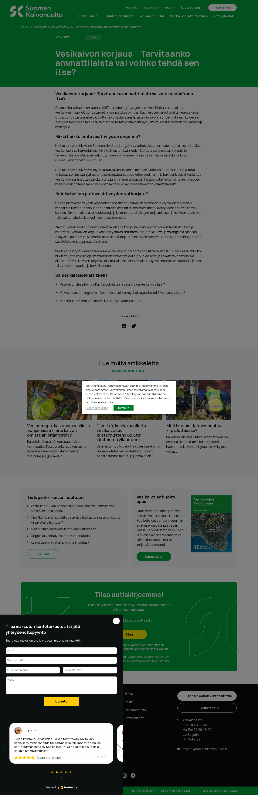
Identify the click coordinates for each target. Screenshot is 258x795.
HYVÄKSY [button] (123, 408)
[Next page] (119, 748)
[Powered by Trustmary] (61, 787)
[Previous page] (3, 748)
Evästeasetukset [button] (97, 408)
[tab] (52, 772)
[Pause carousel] (61, 778)
